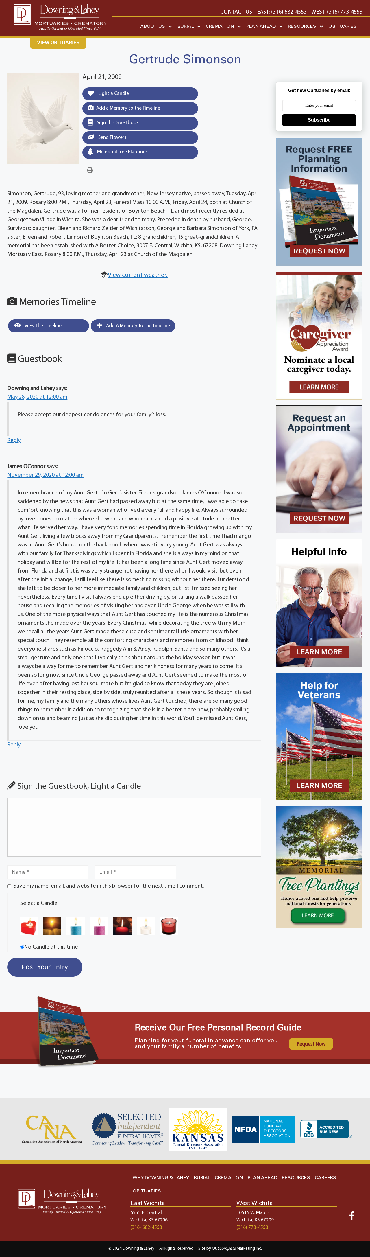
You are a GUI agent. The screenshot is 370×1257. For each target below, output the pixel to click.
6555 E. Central (146, 1212)
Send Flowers (111, 137)
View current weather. (138, 275)
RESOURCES (302, 26)
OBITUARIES (342, 26)
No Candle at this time (51, 947)
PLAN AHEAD (261, 26)
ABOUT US (152, 26)
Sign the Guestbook (117, 122)
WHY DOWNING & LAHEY (161, 1178)
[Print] (90, 170)
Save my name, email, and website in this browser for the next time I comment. (109, 886)
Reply (14, 440)
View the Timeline (43, 325)
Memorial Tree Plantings (122, 152)
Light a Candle (113, 93)
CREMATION (220, 26)
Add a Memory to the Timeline (128, 108)
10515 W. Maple (252, 1212)
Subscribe (319, 119)
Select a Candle (39, 903)
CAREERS (325, 1178)
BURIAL (185, 26)
